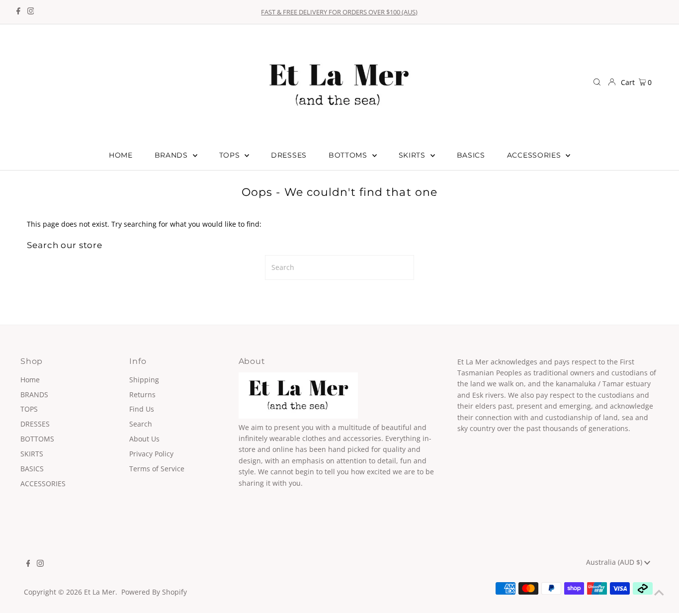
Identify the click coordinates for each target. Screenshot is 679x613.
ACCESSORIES (43, 483)
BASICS (32, 468)
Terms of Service (156, 468)
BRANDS (34, 394)
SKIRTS (31, 453)
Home (30, 379)
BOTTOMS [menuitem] (349, 155)
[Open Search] (597, 82)
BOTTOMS (37, 438)
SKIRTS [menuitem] (413, 155)
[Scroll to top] (659, 593)
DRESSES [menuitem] (289, 155)
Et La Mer (99, 592)
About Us (144, 438)
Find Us (141, 409)
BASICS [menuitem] (471, 155)
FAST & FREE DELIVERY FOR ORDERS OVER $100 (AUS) (339, 11)
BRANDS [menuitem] (172, 155)
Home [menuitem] (121, 155)
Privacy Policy (151, 453)
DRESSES (35, 424)
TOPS (29, 409)
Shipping (144, 379)
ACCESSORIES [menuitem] (535, 155)
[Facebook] (18, 12)
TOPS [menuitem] (231, 155)
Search (140, 424)
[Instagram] (31, 12)
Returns (142, 394)
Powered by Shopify (154, 592)
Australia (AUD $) (615, 562)
